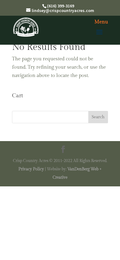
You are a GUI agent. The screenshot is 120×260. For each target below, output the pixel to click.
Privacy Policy (31, 169)
